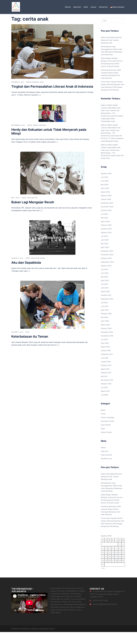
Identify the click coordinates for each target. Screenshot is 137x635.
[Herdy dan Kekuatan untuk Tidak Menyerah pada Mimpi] (52, 113)
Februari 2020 (106, 328)
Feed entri (104, 451)
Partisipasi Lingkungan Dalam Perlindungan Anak (112, 118)
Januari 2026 (106, 199)
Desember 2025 (107, 203)
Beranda (68, 7)
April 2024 (105, 247)
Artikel (86, 7)
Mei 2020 (104, 317)
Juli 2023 (104, 269)
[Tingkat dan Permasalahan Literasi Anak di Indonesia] (52, 51)
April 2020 (105, 321)
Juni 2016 (104, 358)
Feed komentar (106, 455)
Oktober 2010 (106, 384)
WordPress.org (106, 459)
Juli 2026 (104, 177)
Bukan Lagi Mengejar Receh (32, 202)
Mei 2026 (104, 185)
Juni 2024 (105, 240)
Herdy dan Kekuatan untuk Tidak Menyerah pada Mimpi (48, 131)
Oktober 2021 (106, 295)
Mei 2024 (104, 244)
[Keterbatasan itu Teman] (52, 305)
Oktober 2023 (106, 258)
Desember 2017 (107, 354)
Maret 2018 (105, 347)
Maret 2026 (105, 192)
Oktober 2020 (106, 314)
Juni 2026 (105, 181)
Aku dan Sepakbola (26, 262)
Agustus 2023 (106, 266)
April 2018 (105, 343)
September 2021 (107, 299)
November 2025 (107, 207)
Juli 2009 (104, 395)
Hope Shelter (32, 197)
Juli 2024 (104, 236)
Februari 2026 (106, 196)
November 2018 (107, 336)
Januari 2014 (106, 362)
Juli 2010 (104, 387)
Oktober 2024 (106, 229)
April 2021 (105, 310)
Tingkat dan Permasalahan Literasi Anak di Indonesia (52, 86)
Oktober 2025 (106, 210)
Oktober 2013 (106, 365)
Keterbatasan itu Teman (29, 336)
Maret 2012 (105, 369)
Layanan (93, 7)
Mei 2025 (104, 218)
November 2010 (107, 380)
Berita (103, 410)
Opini (42, 82)
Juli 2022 (104, 284)
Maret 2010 (105, 391)
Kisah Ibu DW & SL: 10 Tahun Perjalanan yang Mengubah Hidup (112, 138)
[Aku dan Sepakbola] (52, 237)
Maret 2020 (105, 325)
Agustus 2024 (106, 232)
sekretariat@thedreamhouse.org (105, 604)
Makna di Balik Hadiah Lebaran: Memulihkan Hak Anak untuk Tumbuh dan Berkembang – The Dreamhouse (110, 110)
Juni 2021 (104, 306)
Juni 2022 (105, 288)
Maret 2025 (105, 221)
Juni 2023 (105, 273)
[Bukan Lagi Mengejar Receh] (52, 173)
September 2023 (107, 262)
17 (103, 556)
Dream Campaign (32, 82)
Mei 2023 (104, 277)
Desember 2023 (107, 251)
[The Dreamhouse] (15, 7)
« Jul (103, 568)
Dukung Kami (103, 7)
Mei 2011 (104, 376)
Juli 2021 (104, 303)
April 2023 (105, 280)
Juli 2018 (104, 340)
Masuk (103, 448)
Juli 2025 (104, 214)
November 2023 (107, 255)
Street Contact (106, 432)
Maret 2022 (105, 291)
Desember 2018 (107, 332)
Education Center (38, 258)
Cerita (29, 125)
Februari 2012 (106, 373)
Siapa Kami (77, 7)
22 (120, 556)
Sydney (52, 629)
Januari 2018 (106, 351)
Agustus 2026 (106, 173)
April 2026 (105, 188)
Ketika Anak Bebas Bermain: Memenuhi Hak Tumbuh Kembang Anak (111, 40)
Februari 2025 (106, 225)
